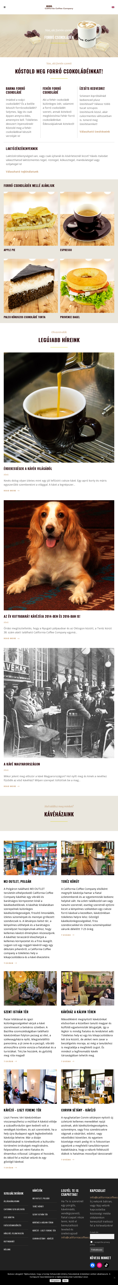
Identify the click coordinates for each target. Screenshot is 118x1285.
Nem (65, 1281)
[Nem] (114, 1277)
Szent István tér (40, 1214)
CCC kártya (9, 1217)
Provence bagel (70, 317)
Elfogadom (55, 1281)
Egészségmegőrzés (12, 1225)
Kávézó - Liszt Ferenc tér (44, 1230)
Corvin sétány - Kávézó (43, 1238)
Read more (10, 490)
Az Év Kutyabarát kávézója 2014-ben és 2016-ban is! (42, 616)
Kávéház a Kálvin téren (43, 1222)
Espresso (66, 250)
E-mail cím (94, 1232)
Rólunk (7, 1249)
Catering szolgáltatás (14, 1209)
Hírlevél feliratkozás (14, 1233)
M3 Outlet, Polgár (41, 1198)
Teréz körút (38, 1206)
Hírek (6, 475)
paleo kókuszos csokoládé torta (24, 317)
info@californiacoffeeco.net (78, 1237)
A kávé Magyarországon (22, 764)
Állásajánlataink (11, 1201)
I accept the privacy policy (100, 1243)
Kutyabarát (9, 1241)
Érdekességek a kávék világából (28, 468)
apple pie (9, 250)
